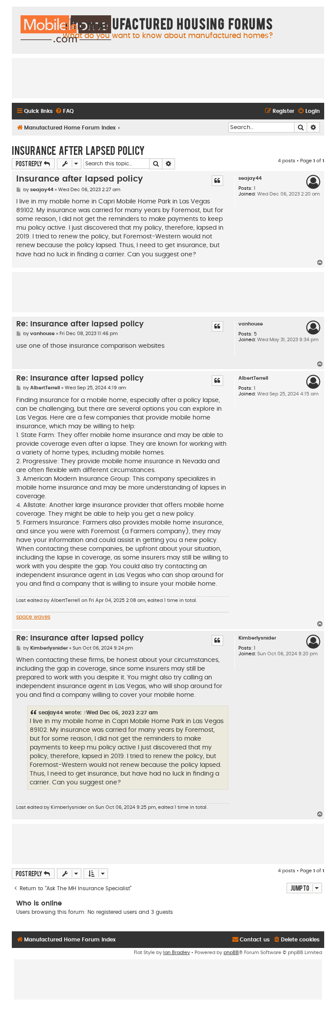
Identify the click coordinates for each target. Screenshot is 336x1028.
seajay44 (250, 178)
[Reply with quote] (217, 180)
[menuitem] (64, 111)
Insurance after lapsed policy (78, 150)
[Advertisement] (168, 78)
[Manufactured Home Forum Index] (66, 29)
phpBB (231, 952)
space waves (33, 616)
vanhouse (250, 324)
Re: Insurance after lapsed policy (80, 324)
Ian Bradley (176, 952)
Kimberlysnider (257, 638)
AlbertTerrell (253, 378)
